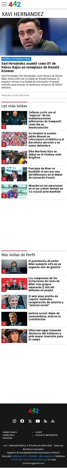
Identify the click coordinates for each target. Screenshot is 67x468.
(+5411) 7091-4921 (19, 459)
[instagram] (14, 421)
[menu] (4, 4)
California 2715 (19, 456)
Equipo (39, 432)
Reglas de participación (47, 435)
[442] (33, 411)
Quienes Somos (10, 432)
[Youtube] (38, 421)
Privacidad (7, 438)
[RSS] (45, 421)
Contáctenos (8, 435)
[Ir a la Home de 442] (15, 6)
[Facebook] (22, 421)
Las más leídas (14, 106)
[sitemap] (52, 421)
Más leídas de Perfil (18, 254)
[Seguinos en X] (30, 421)
